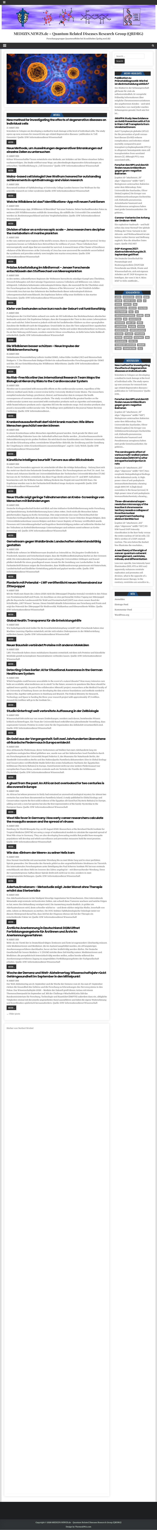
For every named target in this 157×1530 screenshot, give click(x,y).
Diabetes (127, 304)
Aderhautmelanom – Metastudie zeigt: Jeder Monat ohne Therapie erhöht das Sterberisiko (54, 889)
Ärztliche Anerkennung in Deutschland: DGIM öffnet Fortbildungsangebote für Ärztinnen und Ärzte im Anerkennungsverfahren (43, 931)
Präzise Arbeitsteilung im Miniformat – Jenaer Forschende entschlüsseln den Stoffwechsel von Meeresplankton (48, 269)
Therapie (141, 344)
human (118, 319)
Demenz (118, 304)
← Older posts (13, 1014)
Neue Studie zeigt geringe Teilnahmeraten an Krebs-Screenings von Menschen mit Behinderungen (55, 499)
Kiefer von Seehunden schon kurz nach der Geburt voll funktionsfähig (56, 308)
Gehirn (140, 315)
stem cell (133, 341)
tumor (118, 348)
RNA (147, 337)
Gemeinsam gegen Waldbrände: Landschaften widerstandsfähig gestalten (54, 543)
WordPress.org (122, 615)
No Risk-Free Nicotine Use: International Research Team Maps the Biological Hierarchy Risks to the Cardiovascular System (53, 379)
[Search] (153, 45)
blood (138, 297)
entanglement (120, 308)
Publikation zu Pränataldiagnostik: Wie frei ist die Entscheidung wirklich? (132, 81)
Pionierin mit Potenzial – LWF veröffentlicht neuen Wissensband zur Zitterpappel (54, 584)
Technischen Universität (125, 344)
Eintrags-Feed (121, 604)
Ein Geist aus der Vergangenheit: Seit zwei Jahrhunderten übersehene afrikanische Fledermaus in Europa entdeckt (56, 741)
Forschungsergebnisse (124, 315)
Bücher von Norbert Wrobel (20, 1028)
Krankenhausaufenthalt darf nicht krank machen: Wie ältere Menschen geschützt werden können (50, 424)
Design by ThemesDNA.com (78, 1527)
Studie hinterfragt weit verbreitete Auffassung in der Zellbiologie (53, 711)
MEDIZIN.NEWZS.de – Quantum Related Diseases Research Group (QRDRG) (78, 33)
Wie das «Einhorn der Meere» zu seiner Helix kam (41, 852)
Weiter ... (11, 142)
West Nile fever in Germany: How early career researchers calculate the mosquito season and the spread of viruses (55, 820)
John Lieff (131, 322)
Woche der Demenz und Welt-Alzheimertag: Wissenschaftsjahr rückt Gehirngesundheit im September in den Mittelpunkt (56, 975)
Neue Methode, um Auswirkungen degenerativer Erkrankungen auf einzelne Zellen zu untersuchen (54, 150)
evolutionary (120, 311)
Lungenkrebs (120, 326)
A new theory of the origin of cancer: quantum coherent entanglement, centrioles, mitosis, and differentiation (131, 555)
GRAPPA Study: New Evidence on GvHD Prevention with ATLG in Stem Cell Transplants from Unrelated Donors (132, 123)
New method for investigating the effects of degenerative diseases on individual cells (56, 122)
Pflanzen (128, 333)
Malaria (132, 326)
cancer (118, 300)
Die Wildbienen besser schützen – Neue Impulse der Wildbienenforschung (43, 348)
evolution (143, 308)
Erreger (132, 308)
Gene (147, 315)
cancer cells (129, 300)
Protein (118, 337)
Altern (118, 297)
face (131, 311)
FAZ (137, 311)
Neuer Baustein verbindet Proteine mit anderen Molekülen (48, 645)
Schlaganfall (120, 341)
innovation (119, 322)
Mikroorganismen (137, 330)
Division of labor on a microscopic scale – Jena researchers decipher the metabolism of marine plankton (56, 231)
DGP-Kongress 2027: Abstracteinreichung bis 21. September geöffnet (130, 251)
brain (146, 297)
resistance (138, 337)
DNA (135, 304)
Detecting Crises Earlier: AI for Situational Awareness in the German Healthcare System (54, 672)
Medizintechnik (121, 330)
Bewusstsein (128, 297)
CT (145, 300)
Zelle (140, 348)
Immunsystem (134, 319)
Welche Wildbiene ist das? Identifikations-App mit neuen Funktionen (56, 202)
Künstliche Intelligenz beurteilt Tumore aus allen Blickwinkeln (50, 460)
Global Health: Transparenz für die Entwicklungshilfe (44, 620)
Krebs (140, 322)
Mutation (119, 333)
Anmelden (120, 599)
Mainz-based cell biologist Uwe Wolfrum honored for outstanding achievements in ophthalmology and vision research (54, 178)
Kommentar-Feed (123, 610)
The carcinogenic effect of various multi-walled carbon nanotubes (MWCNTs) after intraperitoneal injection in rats (131, 457)
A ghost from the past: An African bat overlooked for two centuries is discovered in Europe (55, 785)
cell (139, 300)
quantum (128, 337)
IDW (125, 319)
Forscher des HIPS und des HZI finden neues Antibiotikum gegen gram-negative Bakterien (131, 169)
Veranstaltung (130, 348)
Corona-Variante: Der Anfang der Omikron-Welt (132, 219)
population (139, 333)
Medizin (141, 326)
